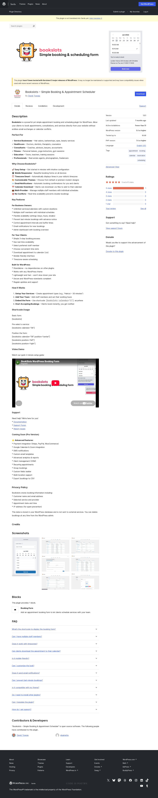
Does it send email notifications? (26, 673)
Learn (68, 759)
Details (17, 106)
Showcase (42, 759)
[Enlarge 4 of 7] (66, 576)
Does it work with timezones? (24, 644)
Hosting (12, 767)
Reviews (29, 106)
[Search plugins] (33, 26)
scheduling (141, 160)
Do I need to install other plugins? (26, 695)
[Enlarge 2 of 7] (66, 540)
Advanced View (112, 167)
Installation (42, 106)
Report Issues (19, 429)
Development (58, 106)
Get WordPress (147, 4)
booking (142, 151)
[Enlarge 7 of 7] (96, 576)
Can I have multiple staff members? (27, 636)
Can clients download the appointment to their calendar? (36, 651)
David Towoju (34, 96)
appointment (133, 151)
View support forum (114, 228)
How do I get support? (21, 709)
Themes (41, 763)
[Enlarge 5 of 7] (96, 540)
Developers (70, 767)
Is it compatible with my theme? (25, 687)
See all (143, 208)
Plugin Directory (15, 12)
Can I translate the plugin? (23, 702)
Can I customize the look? (23, 666)
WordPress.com (130, 759)
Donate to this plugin (115, 251)
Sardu (33, 783)
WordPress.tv (72, 770)
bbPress (127, 767)
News (11, 763)
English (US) (141, 145)
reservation (141, 155)
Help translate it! (95, 18)
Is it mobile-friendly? (20, 658)
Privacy (12, 770)
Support (142, 106)
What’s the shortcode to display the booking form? (34, 629)
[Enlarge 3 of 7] (66, 558)
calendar (132, 155)
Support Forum (20, 425)
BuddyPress (128, 770)
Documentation (20, 422)
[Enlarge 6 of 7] (96, 558)
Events (97, 763)
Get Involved (99, 759)
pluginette (64, 735)
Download (140, 94)
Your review (111, 208)
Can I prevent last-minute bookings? (27, 680)
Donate (98, 767)
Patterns (41, 770)
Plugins (40, 767)
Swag (97, 770)
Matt (125, 763)
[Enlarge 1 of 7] (37, 540)
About (11, 759)
